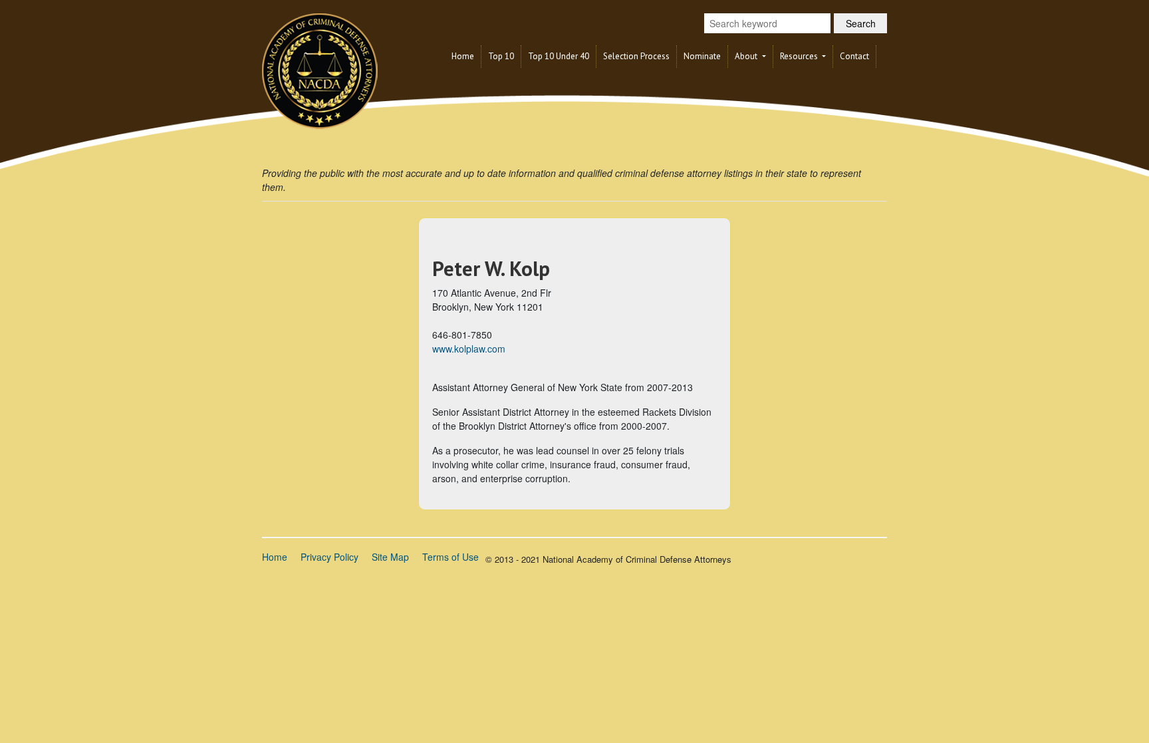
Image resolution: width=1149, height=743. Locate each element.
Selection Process (636, 56)
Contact (854, 56)
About (747, 56)
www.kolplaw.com (468, 348)
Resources (800, 56)
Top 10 (501, 56)
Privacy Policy (329, 556)
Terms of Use (450, 556)
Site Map (390, 556)
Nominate (702, 56)
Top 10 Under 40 (558, 56)
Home (462, 56)
